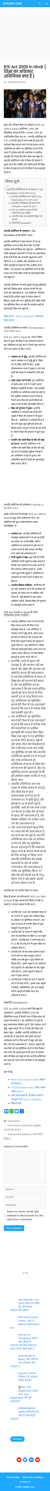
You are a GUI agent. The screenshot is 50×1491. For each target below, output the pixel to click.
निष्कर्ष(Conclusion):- (22, 223)
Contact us (25, 1481)
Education (14, 1121)
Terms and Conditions (32, 1477)
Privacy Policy (13, 1477)
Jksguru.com (12, 3)
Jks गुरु (25, 1273)
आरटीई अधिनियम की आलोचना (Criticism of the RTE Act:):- (26, 205)
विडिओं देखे (16, 1103)
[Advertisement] (25, 33)
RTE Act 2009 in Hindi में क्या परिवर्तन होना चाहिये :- (24, 211)
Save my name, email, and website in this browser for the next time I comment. (25, 1215)
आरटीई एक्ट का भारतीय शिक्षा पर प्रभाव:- (27, 218)
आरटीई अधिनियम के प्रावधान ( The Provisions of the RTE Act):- (25, 191)
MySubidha (17, 1439)
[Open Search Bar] (39, 3)
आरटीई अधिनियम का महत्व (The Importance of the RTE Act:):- (26, 198)
